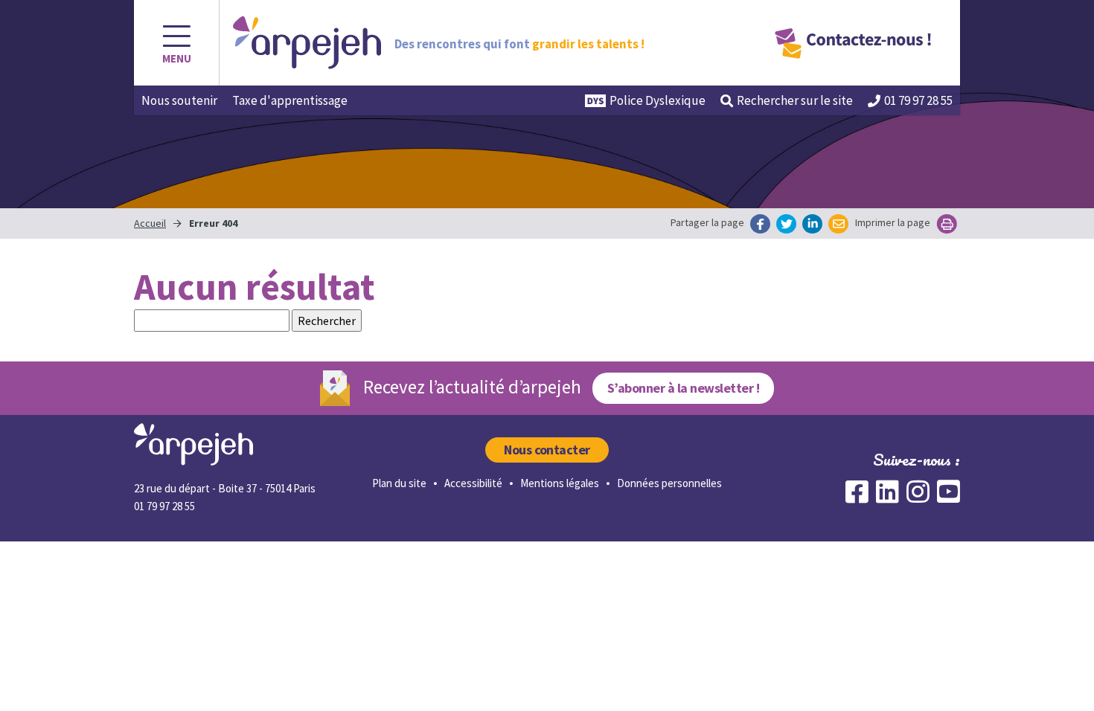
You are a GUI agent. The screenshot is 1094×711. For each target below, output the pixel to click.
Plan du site (399, 483)
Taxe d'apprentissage (290, 100)
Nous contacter (547, 449)
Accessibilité (473, 483)
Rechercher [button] (795, 100)
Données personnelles (669, 483)
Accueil (150, 223)
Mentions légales (559, 483)
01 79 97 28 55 (918, 100)
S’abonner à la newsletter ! (683, 387)
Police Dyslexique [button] (658, 100)
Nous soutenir (179, 100)
